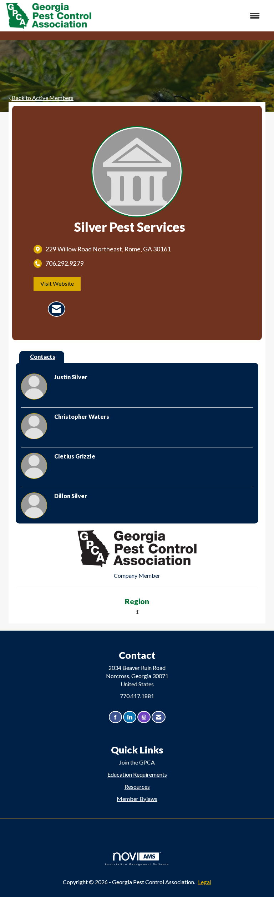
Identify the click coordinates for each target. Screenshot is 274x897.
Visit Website (57, 283)
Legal (204, 881)
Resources (137, 786)
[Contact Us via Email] (159, 717)
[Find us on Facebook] (115, 717)
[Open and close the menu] (179, 16)
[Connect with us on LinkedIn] (129, 717)
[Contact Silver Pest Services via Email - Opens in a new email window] (56, 309)
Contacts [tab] (42, 356)
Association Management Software (137, 864)
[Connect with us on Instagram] (144, 717)
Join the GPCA (137, 762)
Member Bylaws (137, 798)
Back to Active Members (42, 97)
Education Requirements (137, 774)
